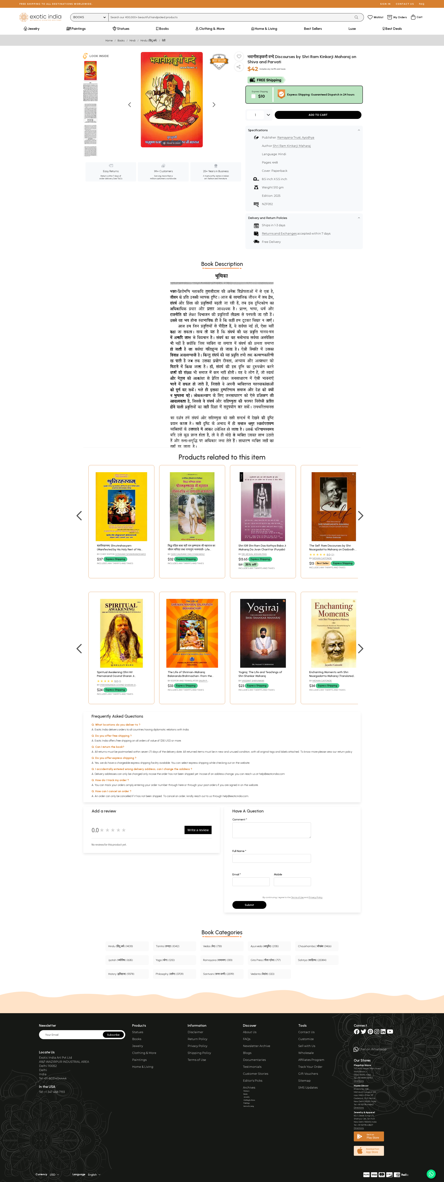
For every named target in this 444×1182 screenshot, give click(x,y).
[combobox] (230, 17)
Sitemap (304, 1080)
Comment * (239, 819)
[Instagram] (376, 1032)
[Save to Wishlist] (239, 58)
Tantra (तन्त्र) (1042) (167, 946)
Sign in (385, 4)
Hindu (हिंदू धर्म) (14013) (120, 946)
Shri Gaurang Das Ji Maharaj (187, 554)
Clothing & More (144, 1053)
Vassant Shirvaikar (253, 680)
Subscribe (113, 1034)
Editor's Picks (252, 1080)
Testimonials (252, 1066)
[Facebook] (356, 1032)
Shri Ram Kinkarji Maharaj (292, 146)
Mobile (278, 874)
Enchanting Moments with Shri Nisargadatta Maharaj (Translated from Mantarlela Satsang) (331, 676)
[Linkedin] (383, 1032)
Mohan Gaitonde (322, 558)
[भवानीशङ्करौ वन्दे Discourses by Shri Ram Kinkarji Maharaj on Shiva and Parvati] (90, 71)
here (181, 785)
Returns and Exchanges (279, 233)
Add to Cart (318, 114)
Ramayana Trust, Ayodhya (295, 137)
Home (109, 40)
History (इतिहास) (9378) (121, 974)
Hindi (132, 40)
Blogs (247, 1053)
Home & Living (142, 1066)
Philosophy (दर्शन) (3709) (169, 974)
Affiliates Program (311, 1060)
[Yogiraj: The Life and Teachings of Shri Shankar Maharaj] (263, 666)
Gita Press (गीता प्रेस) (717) (266, 960)
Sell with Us (306, 1046)
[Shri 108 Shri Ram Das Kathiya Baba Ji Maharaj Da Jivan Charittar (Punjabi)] (263, 540)
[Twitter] (363, 1032)
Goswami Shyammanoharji (130, 554)
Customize (306, 1039)
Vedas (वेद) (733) (212, 946)
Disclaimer (195, 1032)
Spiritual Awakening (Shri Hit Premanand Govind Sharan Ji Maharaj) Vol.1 (115, 676)
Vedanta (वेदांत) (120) (262, 974)
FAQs (246, 1039)
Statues (137, 1032)
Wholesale (306, 1053)
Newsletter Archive (256, 1046)
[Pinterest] (370, 1032)
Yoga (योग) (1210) (165, 960)
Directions (359, 1081)
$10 (261, 96)
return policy (345, 751)
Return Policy (197, 1039)
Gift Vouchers (308, 1073)
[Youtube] (390, 1032)
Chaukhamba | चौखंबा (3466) (314, 946)
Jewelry (137, 1046)
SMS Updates (308, 1087)
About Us (249, 1032)
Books (121, 40)
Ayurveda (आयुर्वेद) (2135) (265, 946)
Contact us (405, 4)
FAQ (422, 4)
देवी (163, 40)
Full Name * (239, 851)
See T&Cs (117, 178)
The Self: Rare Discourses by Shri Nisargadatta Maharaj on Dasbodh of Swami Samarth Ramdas (333, 549)
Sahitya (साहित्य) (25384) (312, 960)
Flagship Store (362, 1065)
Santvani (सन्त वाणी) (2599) (218, 974)
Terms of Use (297, 897)
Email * (236, 874)
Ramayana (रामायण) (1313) (217, 960)
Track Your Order (310, 1066)
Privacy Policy (315, 897)
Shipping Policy (199, 1053)
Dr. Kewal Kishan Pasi (254, 554)
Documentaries (254, 1060)
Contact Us (306, 1032)
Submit (249, 905)
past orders (210, 785)
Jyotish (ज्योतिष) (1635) (120, 960)
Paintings (139, 1060)
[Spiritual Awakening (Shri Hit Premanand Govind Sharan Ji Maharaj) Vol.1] (121, 666)
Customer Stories (255, 1073)
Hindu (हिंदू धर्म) (148, 40)
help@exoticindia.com (272, 774)
